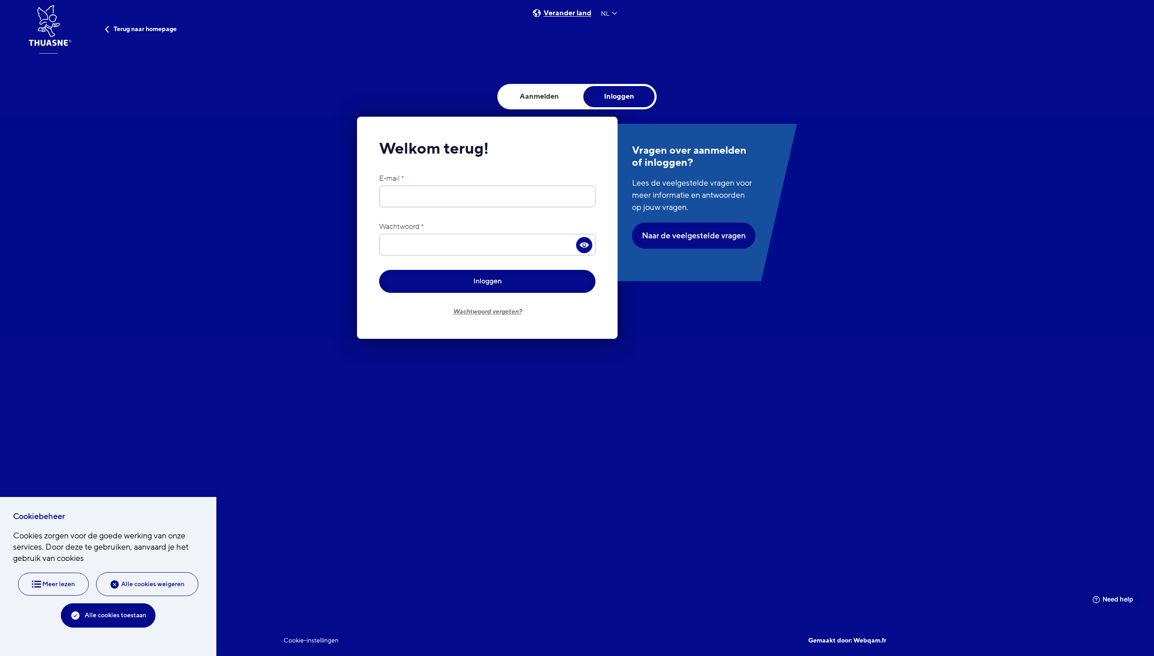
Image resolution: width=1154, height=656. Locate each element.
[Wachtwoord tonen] (584, 245)
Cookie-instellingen (311, 641)
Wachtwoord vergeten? (487, 311)
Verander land (567, 13)
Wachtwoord (399, 226)
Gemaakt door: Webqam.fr (847, 641)
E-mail (389, 178)
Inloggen (487, 281)
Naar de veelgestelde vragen (694, 236)
